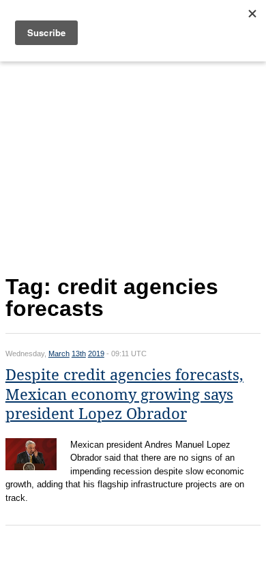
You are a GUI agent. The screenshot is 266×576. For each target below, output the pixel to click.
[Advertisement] (133, 165)
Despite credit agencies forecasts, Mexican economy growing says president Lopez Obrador (124, 394)
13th (79, 353)
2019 (96, 353)
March (59, 353)
